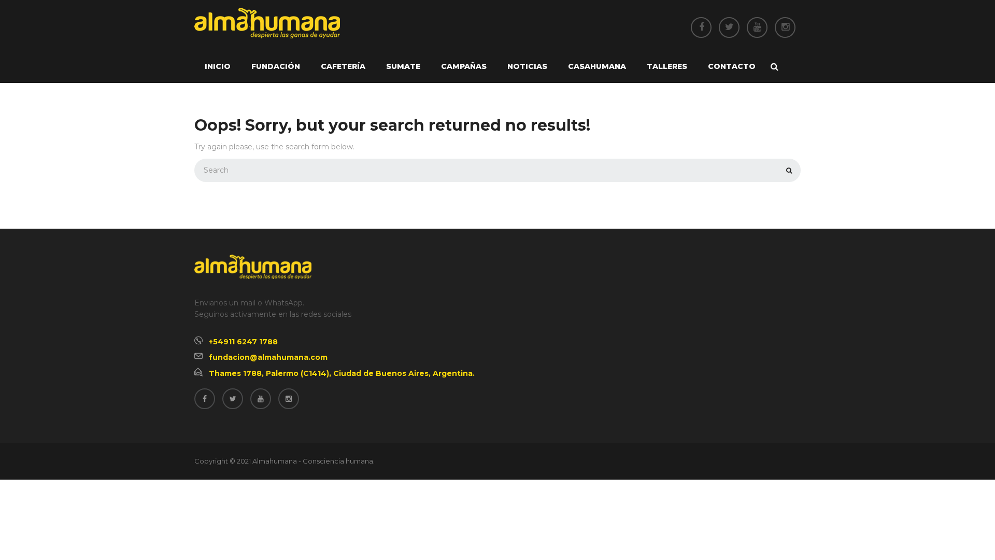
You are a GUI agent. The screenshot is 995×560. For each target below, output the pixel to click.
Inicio (218, 66)
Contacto (732, 66)
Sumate (403, 66)
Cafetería (343, 66)
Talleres (667, 66)
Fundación (275, 66)
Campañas (464, 66)
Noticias (527, 66)
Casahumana (597, 66)
